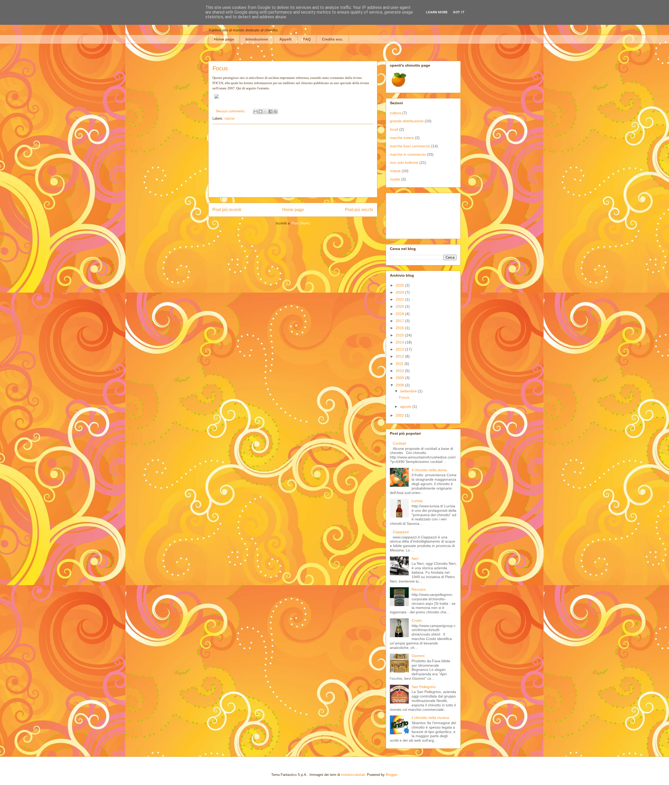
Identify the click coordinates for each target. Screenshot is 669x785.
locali (394, 129)
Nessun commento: (231, 111)
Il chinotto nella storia (429, 470)
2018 (400, 314)
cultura (395, 113)
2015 (400, 335)
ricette (395, 179)
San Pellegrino (424, 687)
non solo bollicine (404, 162)
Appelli (285, 39)
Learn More (437, 12)
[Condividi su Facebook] (270, 111)
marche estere (402, 138)
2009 (400, 378)
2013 (400, 349)
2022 (400, 299)
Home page (224, 39)
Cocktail (399, 443)
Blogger (391, 775)
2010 (400, 371)
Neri (415, 558)
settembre (409, 391)
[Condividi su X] (265, 111)
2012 (400, 356)
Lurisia (417, 501)
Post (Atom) (301, 223)
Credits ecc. (332, 39)
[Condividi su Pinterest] (275, 111)
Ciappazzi (401, 532)
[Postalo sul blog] (260, 111)
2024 (400, 292)
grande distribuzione (407, 121)
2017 (400, 321)
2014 (400, 342)
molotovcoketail (353, 775)
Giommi (418, 656)
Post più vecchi (359, 209)
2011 (400, 364)
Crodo (417, 620)
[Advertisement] (293, 160)
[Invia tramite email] (255, 111)
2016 (400, 328)
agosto (406, 406)
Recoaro (419, 589)
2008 (400, 385)
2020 (400, 306)
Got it (459, 12)
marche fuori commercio (410, 146)
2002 (400, 415)
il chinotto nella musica (430, 718)
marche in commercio (408, 154)
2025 (400, 285)
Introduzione (256, 39)
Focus (220, 68)
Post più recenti (226, 209)
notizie (229, 118)
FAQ (307, 39)
